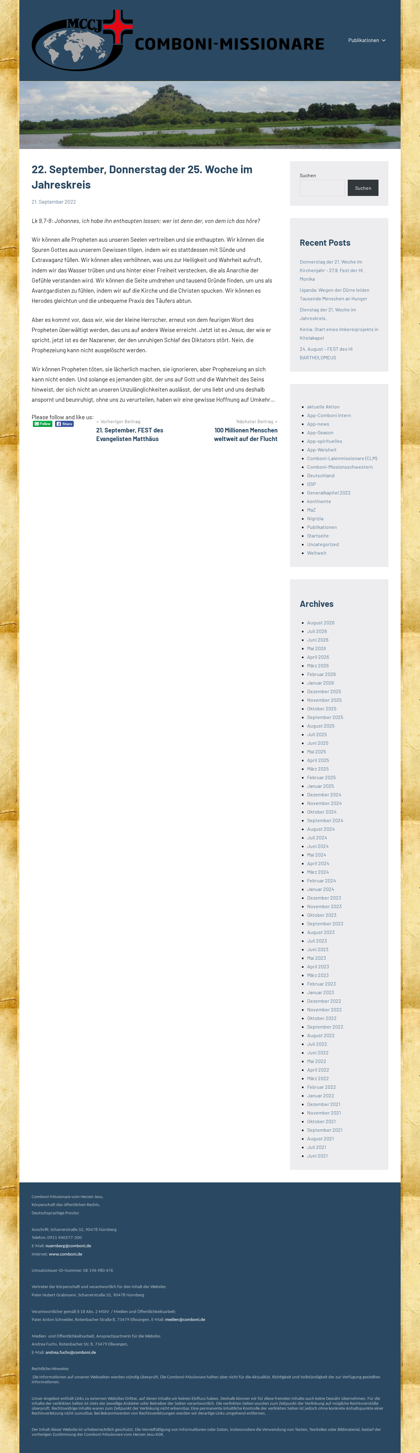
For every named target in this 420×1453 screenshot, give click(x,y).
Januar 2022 (320, 1095)
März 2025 (318, 768)
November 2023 (324, 906)
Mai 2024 (316, 854)
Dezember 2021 (323, 1104)
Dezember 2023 (324, 897)
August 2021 (320, 1138)
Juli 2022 (317, 1044)
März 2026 (318, 665)
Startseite (318, 535)
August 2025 (321, 725)
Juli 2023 (317, 940)
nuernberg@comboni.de (68, 1246)
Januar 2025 (320, 786)
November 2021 (324, 1112)
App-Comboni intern (329, 415)
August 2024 (321, 829)
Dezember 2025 (324, 691)
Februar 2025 (321, 777)
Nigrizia (315, 518)
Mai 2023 (316, 958)
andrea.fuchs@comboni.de (71, 1352)
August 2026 (321, 622)
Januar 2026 (320, 682)
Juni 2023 (317, 949)
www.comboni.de (65, 1254)
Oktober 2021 (321, 1121)
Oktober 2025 (321, 708)
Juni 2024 (318, 846)
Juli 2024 (317, 837)
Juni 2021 (317, 1155)
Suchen (308, 175)
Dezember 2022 (324, 1001)
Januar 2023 (320, 992)
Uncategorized (323, 544)
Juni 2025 (317, 743)
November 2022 (324, 1009)
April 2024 (318, 863)
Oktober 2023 (321, 915)
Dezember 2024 (324, 794)
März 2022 (318, 1078)
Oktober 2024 (322, 811)
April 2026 (318, 657)
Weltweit (317, 553)
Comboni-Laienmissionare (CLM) (342, 458)
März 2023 (318, 975)
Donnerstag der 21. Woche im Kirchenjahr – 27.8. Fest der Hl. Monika (332, 270)
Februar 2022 (321, 1087)
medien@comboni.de (185, 1320)
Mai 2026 (316, 648)
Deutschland (321, 475)
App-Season (320, 432)
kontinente (319, 501)
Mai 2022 (316, 1061)
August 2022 (321, 1035)
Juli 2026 (317, 631)
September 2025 (325, 717)
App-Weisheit (322, 449)
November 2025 (324, 700)
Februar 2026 (321, 674)
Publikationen (363, 40)
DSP (311, 484)
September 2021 (325, 1130)
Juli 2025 (317, 734)
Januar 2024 (320, 889)
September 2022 (325, 1026)
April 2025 (318, 760)
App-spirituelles (324, 441)
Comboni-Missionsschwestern (340, 467)
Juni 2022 (318, 1052)
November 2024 (324, 803)
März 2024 (318, 872)
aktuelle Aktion (323, 406)
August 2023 (321, 932)
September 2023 (325, 923)
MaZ (311, 510)
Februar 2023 (321, 983)
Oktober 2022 (322, 1018)
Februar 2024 (321, 880)
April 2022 (318, 1069)
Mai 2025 (316, 751)
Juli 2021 (316, 1147)
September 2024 (325, 820)
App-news (318, 424)
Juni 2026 (317, 640)
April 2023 (318, 966)
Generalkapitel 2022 (329, 492)
